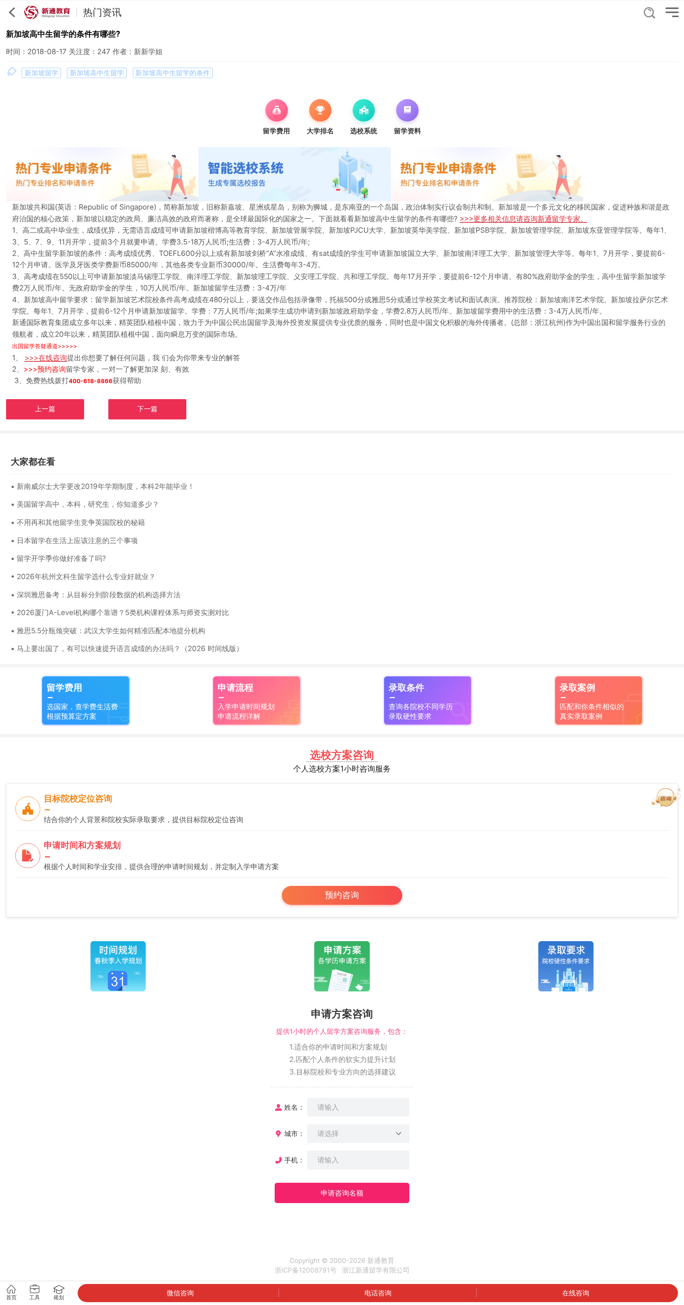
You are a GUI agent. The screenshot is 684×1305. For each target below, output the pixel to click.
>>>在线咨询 (46, 357)
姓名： (294, 1107)
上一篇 (45, 409)
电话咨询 (378, 1293)
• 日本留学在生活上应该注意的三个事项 (74, 540)
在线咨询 (575, 1293)
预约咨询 (342, 895)
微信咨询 (180, 1293)
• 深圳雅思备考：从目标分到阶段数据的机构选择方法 (96, 594)
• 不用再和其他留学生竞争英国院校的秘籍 (78, 522)
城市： (294, 1134)
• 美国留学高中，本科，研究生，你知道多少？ (85, 504)
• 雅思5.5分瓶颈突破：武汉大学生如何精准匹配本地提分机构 (108, 630)
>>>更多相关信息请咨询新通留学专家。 (523, 218)
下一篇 (147, 409)
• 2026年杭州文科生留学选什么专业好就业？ (83, 576)
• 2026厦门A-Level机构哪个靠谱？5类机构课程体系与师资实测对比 (120, 612)
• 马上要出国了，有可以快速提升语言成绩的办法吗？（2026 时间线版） (127, 648)
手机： (294, 1160)
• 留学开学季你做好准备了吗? (58, 558)
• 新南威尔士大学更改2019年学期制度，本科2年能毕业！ (103, 486)
